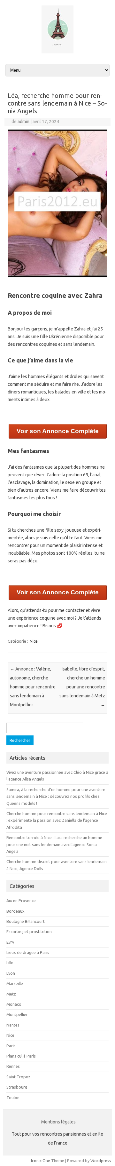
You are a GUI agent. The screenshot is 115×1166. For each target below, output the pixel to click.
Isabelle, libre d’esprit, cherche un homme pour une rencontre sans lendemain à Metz (82, 686)
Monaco (13, 1004)
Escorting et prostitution (29, 931)
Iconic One (40, 1160)
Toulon (12, 1097)
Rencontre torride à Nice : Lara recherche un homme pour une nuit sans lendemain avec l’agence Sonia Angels (54, 844)
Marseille (14, 983)
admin (23, 121)
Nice (34, 641)
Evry (10, 942)
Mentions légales (58, 1121)
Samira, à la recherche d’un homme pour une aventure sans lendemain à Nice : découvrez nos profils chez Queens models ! (55, 796)
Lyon (10, 973)
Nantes (12, 1025)
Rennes (13, 1066)
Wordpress (100, 1160)
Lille (9, 962)
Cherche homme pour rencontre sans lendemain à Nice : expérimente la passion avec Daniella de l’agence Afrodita (56, 820)
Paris (11, 1045)
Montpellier (17, 1014)
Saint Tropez (18, 1077)
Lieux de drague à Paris (27, 952)
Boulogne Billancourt (25, 921)
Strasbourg (16, 1087)
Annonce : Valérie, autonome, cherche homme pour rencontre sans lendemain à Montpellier (33, 686)
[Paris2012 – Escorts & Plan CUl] (57, 51)
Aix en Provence (21, 900)
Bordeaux (15, 911)
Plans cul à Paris (21, 1056)
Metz (11, 994)
